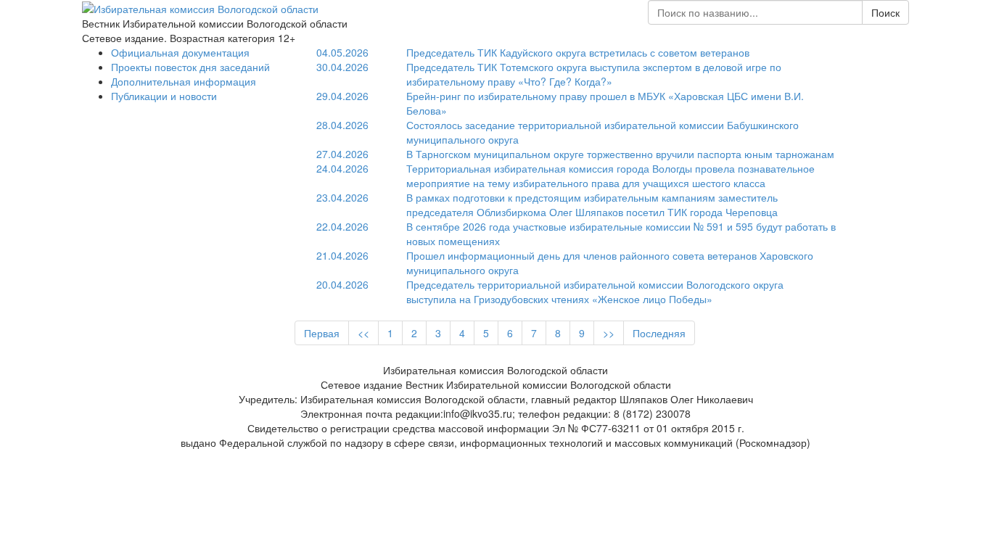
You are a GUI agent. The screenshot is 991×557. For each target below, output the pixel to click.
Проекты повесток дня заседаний (190, 66)
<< (363, 333)
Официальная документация (180, 52)
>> (608, 333)
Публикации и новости (164, 95)
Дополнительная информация (183, 81)
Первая (322, 333)
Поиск (885, 12)
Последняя (659, 333)
